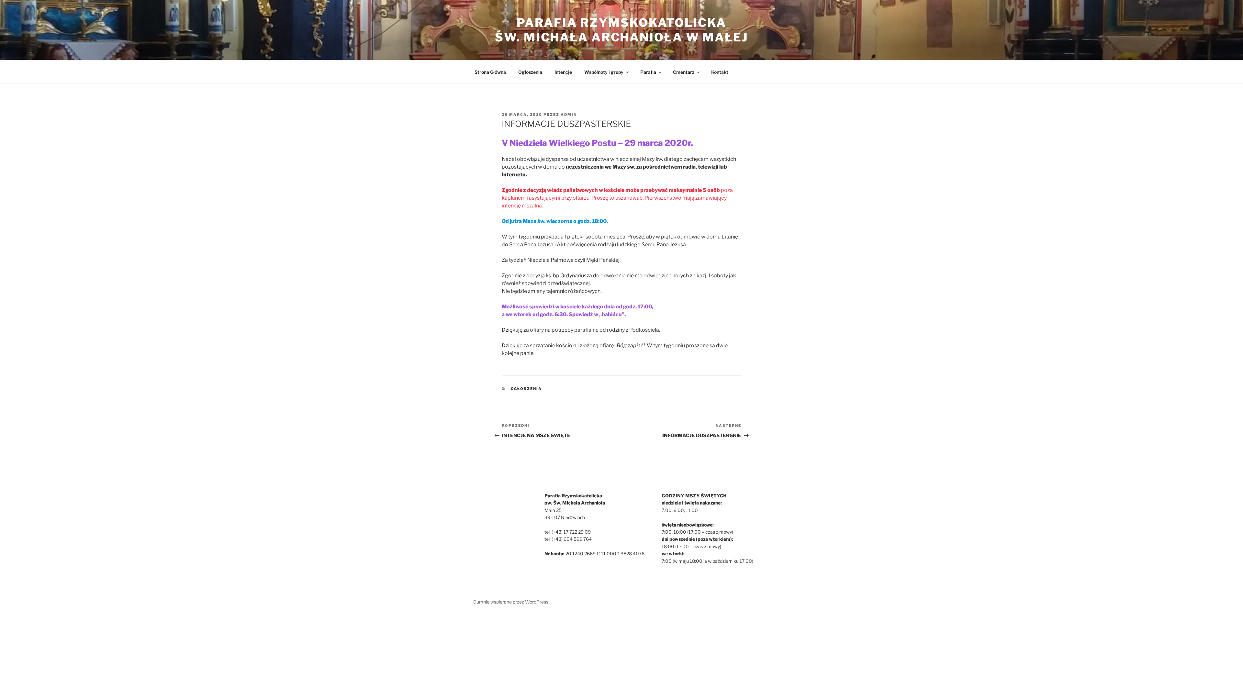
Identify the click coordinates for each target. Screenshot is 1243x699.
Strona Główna (490, 72)
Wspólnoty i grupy (603, 72)
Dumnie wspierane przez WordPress (510, 602)
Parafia (648, 72)
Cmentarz (683, 72)
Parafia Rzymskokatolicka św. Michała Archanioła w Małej (621, 30)
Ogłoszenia (530, 72)
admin (569, 114)
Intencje (563, 72)
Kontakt (719, 72)
